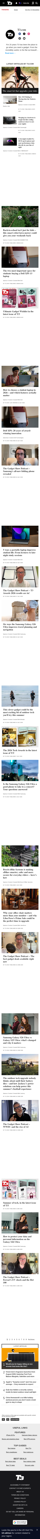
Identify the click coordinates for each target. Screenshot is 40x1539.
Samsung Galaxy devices (29, 1435)
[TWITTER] (24, 33)
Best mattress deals (29, 1461)
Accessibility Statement (20, 1485)
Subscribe (26, 3)
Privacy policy (20, 1498)
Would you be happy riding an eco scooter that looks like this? (19, 1365)
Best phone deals (10, 1461)
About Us (20, 1491)
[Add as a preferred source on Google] (20, 1522)
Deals (16, 10)
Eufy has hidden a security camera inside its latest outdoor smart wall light (21, 1391)
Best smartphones (11, 1452)
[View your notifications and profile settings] (16, 3)
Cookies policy (20, 1501)
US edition (6, 1533)
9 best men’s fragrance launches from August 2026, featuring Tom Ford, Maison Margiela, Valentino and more (20, 1374)
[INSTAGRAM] (28, 33)
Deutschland (15, 1419)
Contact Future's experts (20, 1488)
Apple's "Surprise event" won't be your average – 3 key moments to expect (21, 1383)
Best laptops (11, 1448)
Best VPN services (29, 1439)
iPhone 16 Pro (10, 1435)
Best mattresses (28, 1452)
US (8, 1419)
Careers (20, 1508)
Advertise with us (20, 1505)
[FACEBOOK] (19, 33)
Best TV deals (10, 1465)
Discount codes (29, 1465)
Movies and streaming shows (10, 1439)
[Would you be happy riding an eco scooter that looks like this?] (20, 1358)
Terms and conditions (20, 1495)
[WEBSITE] (19, 38)
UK (3, 1419)
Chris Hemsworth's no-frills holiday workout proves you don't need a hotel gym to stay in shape (21, 1400)
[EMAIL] (24, 38)
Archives (31, 1339)
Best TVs (28, 1448)
